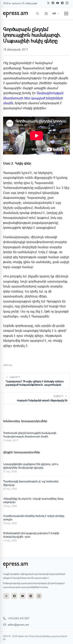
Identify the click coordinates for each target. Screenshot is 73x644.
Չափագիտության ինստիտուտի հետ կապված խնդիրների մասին (33, 98)
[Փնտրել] (37, 13)
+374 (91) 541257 (18, 618)
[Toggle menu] (66, 13)
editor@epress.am (18, 624)
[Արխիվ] (46, 13)
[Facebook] (53, 3)
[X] (48, 3)
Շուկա (8, 365)
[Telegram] (62, 3)
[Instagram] (67, 3)
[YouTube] (57, 3)
